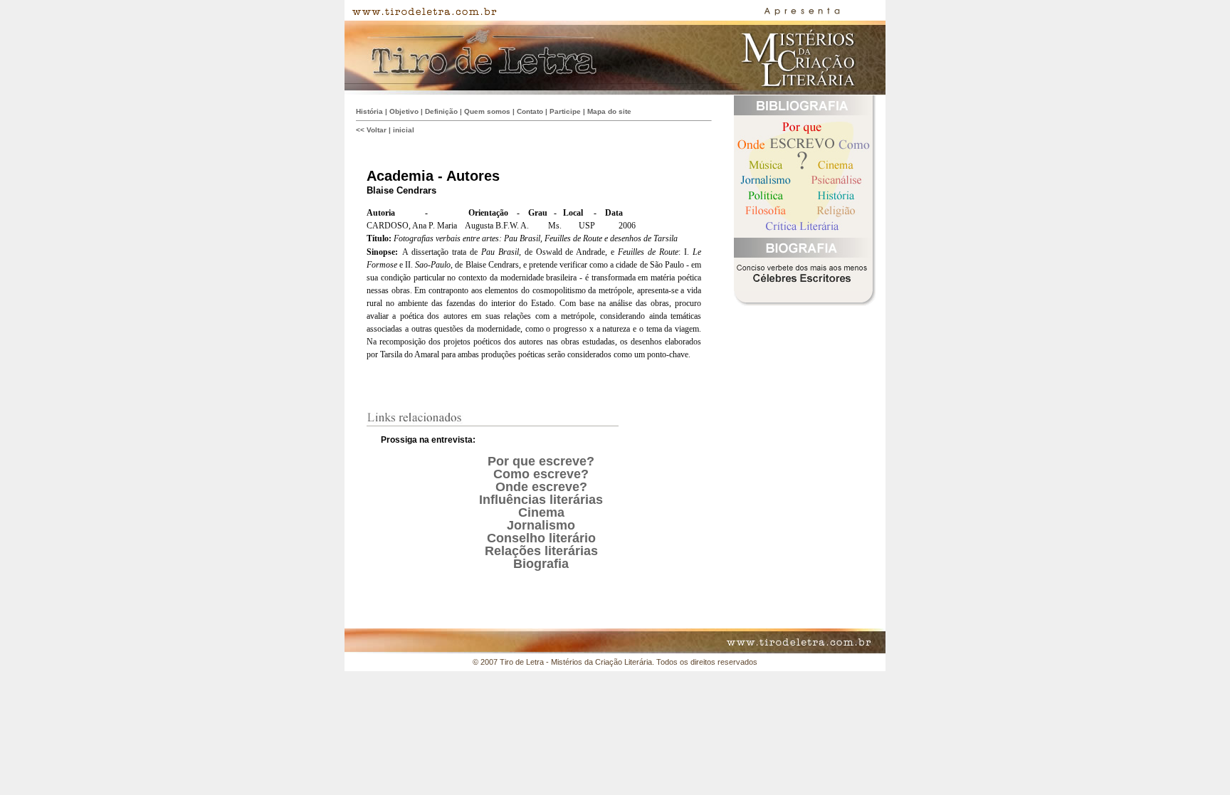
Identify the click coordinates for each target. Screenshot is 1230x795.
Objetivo (404, 111)
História (369, 111)
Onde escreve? (541, 487)
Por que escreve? (541, 461)
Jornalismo (541, 525)
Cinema (541, 512)
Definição (441, 111)
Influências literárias (541, 500)
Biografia (541, 564)
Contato (530, 111)
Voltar (377, 130)
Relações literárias (541, 551)
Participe (565, 111)
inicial (403, 130)
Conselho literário (541, 538)
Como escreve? (541, 474)
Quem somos (487, 111)
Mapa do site (609, 111)
